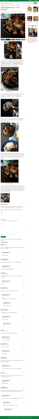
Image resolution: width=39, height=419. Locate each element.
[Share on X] (8, 39)
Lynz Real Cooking (4, 309)
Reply (24, 244)
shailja (2, 372)
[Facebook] (1, 0)
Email (14, 234)
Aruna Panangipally (4, 259)
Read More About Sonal (30, 42)
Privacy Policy (29, 417)
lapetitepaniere (3, 357)
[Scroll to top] (37, 416)
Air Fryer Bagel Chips (35, 0)
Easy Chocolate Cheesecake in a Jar (29, 23)
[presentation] (29, 9)
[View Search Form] (37, 3)
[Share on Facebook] (3, 39)
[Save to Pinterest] (13, 39)
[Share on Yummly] (23, 39)
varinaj (2, 330)
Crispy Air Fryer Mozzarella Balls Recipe (35, 13)
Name (2, 234)
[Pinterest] (7, 0)
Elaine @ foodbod (4, 287)
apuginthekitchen (4, 387)
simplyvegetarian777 (5, 252)
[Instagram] (2, 0)
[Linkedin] (4, 0)
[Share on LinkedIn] (18, 39)
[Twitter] (5, 0)
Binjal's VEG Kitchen (4, 343)
